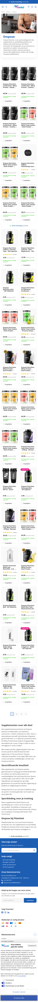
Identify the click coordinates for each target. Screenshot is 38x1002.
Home (3, 12)
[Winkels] (29, 7)
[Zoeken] (6, 7)
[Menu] (2, 7)
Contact (3, 938)
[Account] (32, 7)
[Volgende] (26, 714)
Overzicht (33, 946)
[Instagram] (5, 912)
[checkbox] (7, 980)
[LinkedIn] (8, 912)
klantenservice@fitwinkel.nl (12, 883)
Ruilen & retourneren (9, 864)
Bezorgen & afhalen (9, 862)
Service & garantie (8, 867)
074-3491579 (8, 880)
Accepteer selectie (19, 992)
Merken (8, 12)
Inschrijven (30, 900)
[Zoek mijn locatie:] (25, 7)
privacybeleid (22, 976)
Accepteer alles (19, 998)
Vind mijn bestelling (9, 860)
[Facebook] (2, 912)
